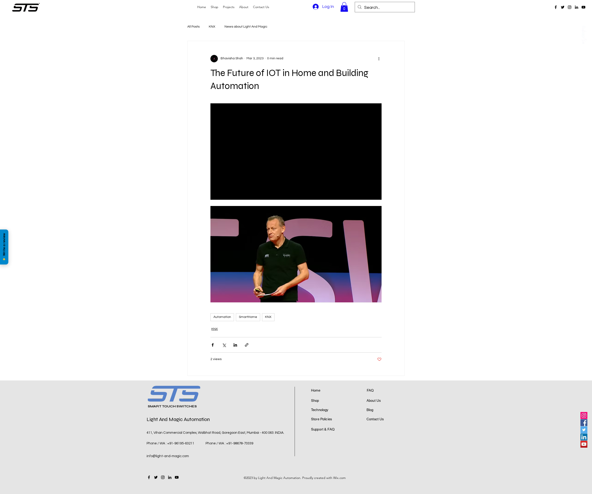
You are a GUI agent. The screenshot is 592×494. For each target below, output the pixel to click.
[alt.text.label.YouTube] (583, 7)
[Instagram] (583, 415)
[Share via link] (246, 345)
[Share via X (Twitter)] (224, 345)
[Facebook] (583, 422)
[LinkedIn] (583, 437)
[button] (344, 7)
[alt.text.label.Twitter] (562, 7)
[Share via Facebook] (212, 345)
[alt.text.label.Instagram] (569, 7)
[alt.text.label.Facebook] (555, 7)
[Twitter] (583, 429)
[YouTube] (583, 444)
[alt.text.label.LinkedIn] (576, 7)
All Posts (193, 26)
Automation (222, 317)
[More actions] (379, 58)
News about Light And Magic (246, 26)
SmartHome (248, 317)
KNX (212, 26)
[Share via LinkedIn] (235, 345)
